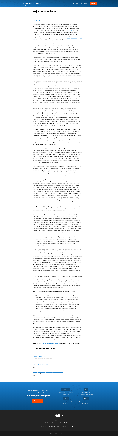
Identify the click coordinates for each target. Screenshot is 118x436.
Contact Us (64, 426)
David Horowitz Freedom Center (59, 422)
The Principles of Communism (41, 364)
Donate (93, 3)
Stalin (68, 38)
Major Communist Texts (32, 4)
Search (76, 3)
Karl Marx (69, 30)
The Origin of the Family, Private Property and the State (48, 372)
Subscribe (84, 3)
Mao (72, 38)
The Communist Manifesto (40, 356)
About (58, 426)
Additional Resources (38, 20)
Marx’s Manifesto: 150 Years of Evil (51, 343)
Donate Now (37, 401)
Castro (75, 38)
